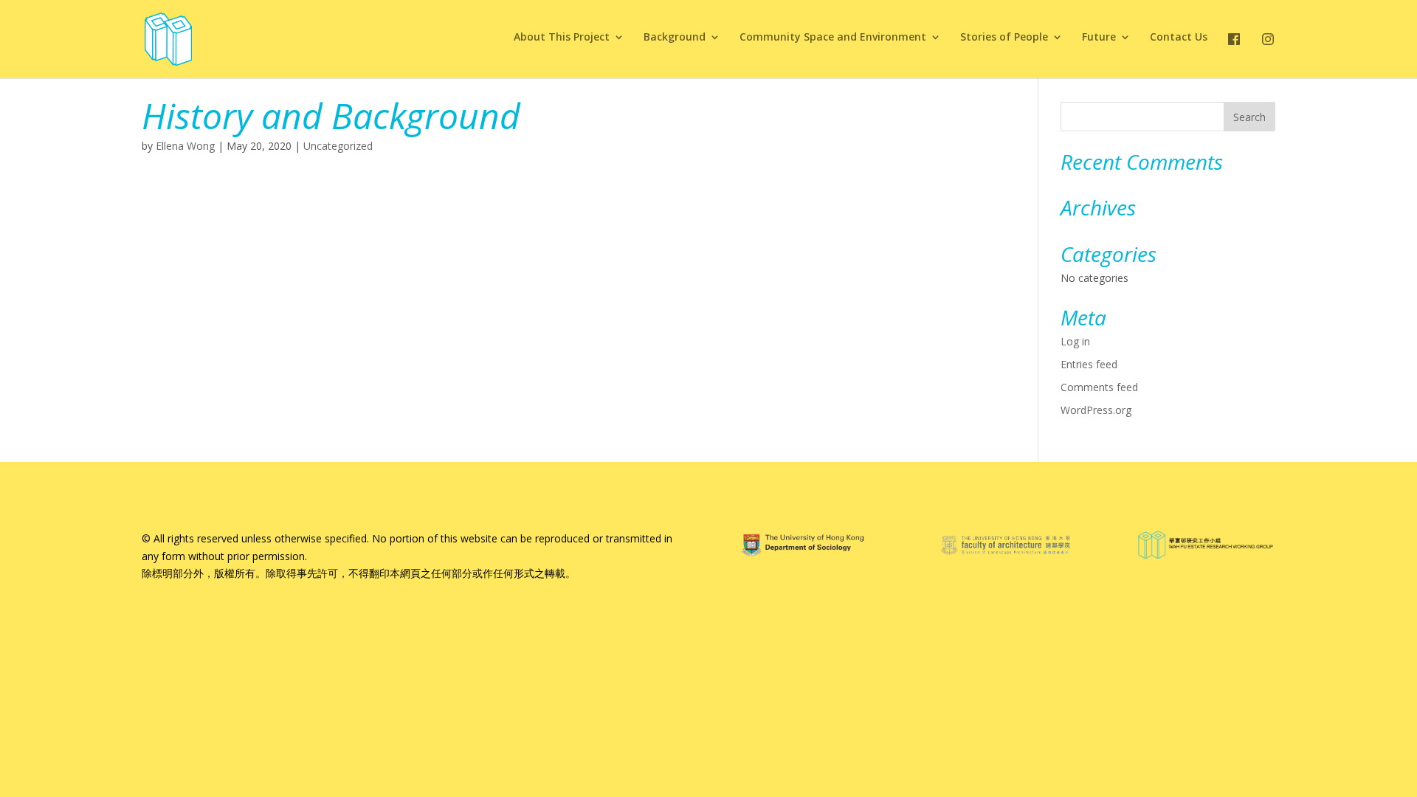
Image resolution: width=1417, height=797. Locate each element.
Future (1099, 38)
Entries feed (1089, 364)
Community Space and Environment (832, 38)
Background (675, 38)
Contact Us (1178, 38)
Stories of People (1004, 38)
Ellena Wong (185, 146)
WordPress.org (1096, 410)
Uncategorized (338, 146)
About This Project (562, 38)
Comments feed (1099, 387)
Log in (1075, 341)
